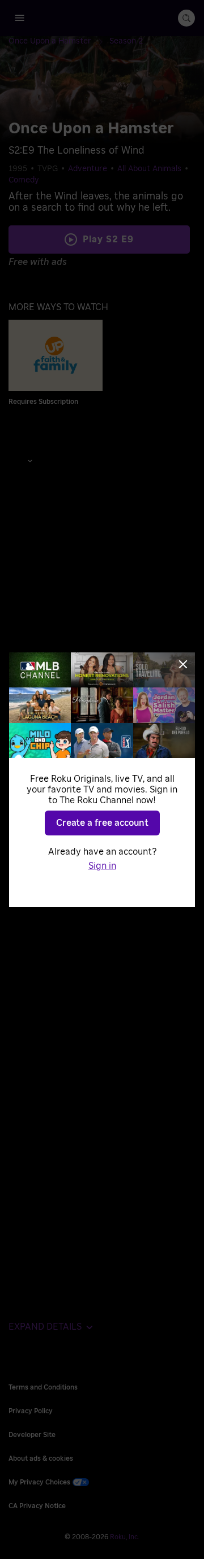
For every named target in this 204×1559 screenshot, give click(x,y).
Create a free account (102, 823)
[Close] (183, 664)
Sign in (102, 865)
